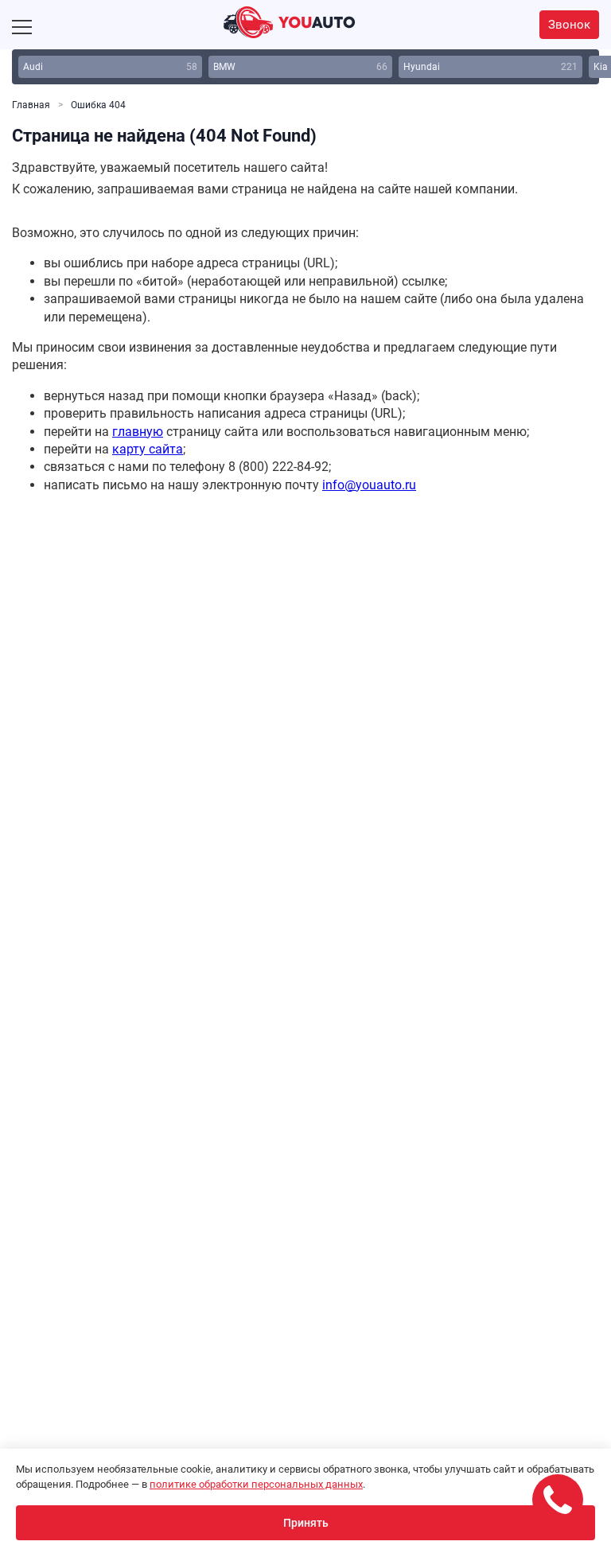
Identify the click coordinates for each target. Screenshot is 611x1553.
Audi (110, 66)
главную (137, 431)
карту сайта (147, 449)
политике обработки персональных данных (256, 1484)
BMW (300, 66)
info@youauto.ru (369, 484)
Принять (306, 1522)
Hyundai (490, 66)
